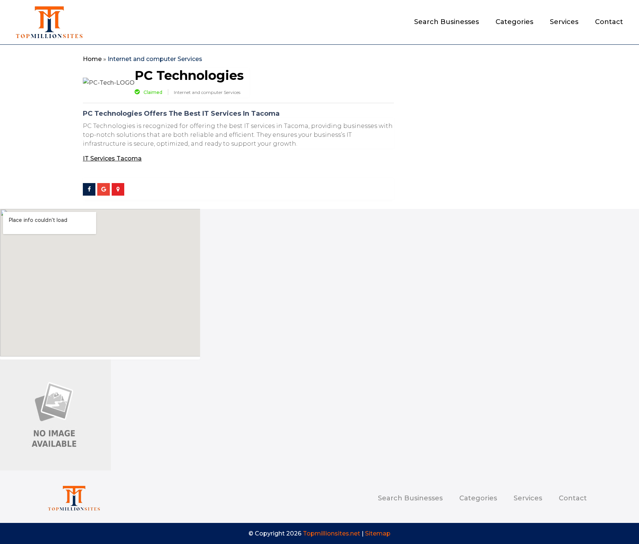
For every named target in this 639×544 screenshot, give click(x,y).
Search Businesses (446, 22)
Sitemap (377, 533)
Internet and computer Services (155, 58)
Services (564, 22)
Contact (609, 22)
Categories (514, 22)
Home (92, 58)
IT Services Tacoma (112, 158)
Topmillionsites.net (331, 533)
